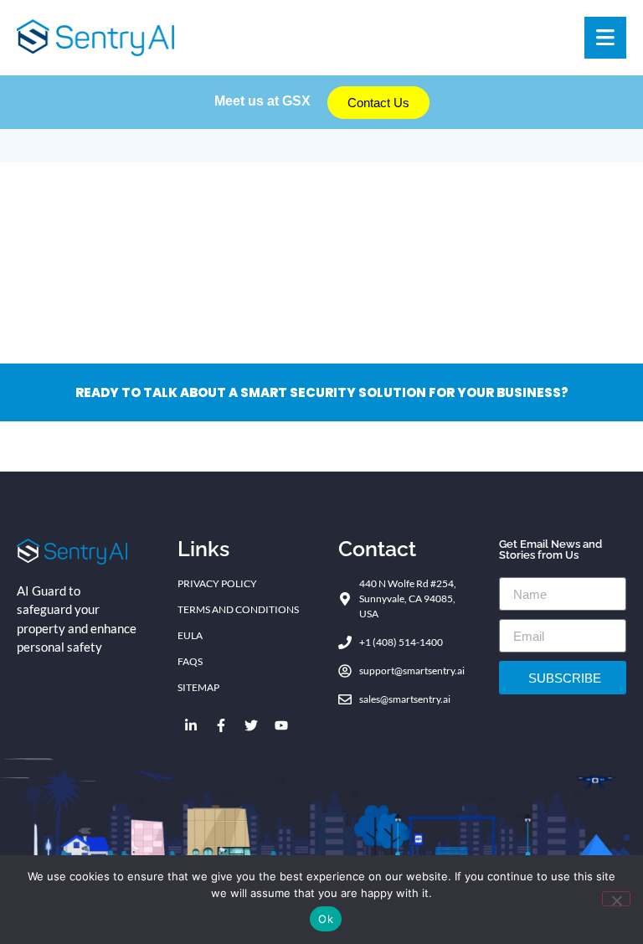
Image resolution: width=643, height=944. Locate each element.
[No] (616, 898)
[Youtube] (281, 725)
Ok (325, 919)
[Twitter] (251, 725)
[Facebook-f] (221, 725)
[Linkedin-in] (190, 725)
